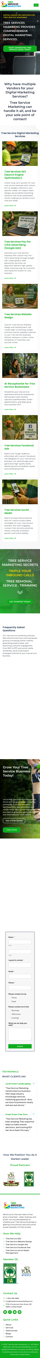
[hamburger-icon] (36, 5)
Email (11, 971)
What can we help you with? (17, 1024)
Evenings (15, 1018)
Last (9, 955)
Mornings (15, 1010)
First (9, 945)
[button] (3, 1094)
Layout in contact (16, 960)
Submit (20, 1046)
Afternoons (16, 1014)
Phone (12, 983)
